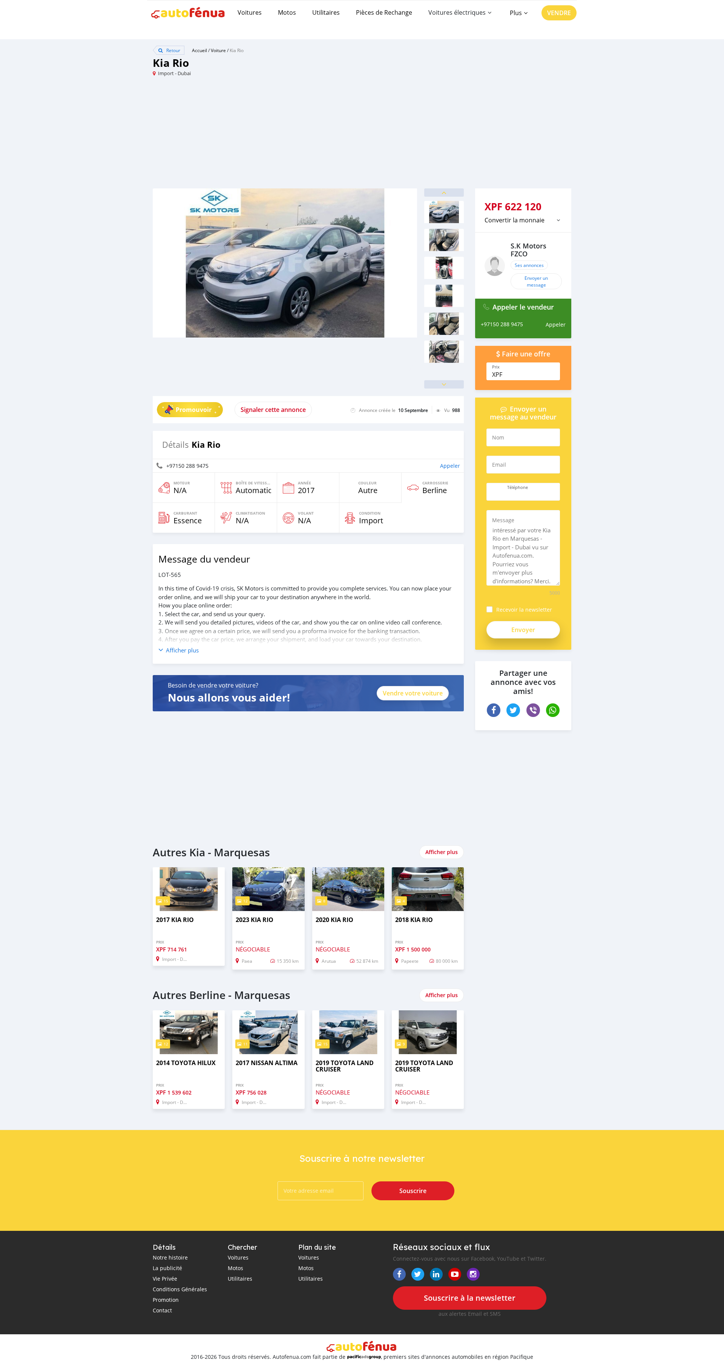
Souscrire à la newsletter (469, 1298)
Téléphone (517, 487)
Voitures (250, 12)
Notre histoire (170, 1257)
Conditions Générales (180, 1289)
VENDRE (559, 13)
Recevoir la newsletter (524, 609)
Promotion (166, 1299)
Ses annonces (529, 265)
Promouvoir (194, 409)
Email (499, 464)
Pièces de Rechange (384, 12)
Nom (498, 437)
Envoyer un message (536, 281)
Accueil (199, 50)
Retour (172, 50)
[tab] (523, 220)
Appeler (450, 465)
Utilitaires (326, 12)
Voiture (218, 50)
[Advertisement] (257, 135)
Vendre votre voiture (413, 693)
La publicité (167, 1268)
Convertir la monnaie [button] (515, 220)
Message (503, 520)
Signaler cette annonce (273, 409)
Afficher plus (441, 852)
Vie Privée (165, 1278)
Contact (162, 1310)
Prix (496, 367)
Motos (287, 12)
